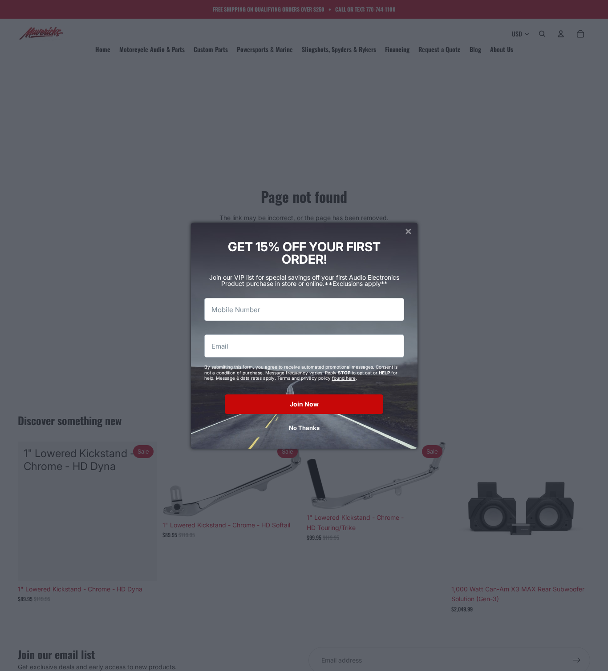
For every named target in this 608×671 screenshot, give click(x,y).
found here (344, 378)
